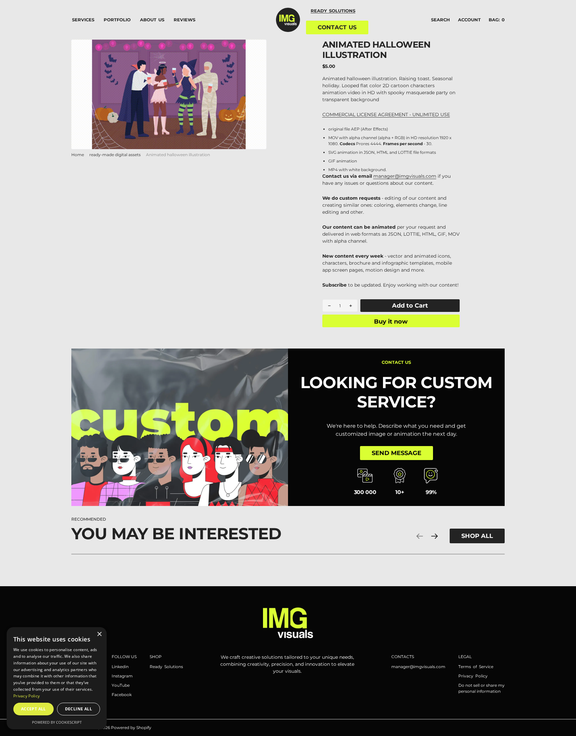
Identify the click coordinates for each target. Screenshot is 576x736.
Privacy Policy (26, 696)
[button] (469, 20)
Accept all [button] (33, 709)
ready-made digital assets (115, 154)
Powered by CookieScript (57, 722)
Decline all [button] (78, 709)
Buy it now (391, 321)
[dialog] (57, 678)
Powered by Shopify (131, 727)
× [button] (99, 634)
